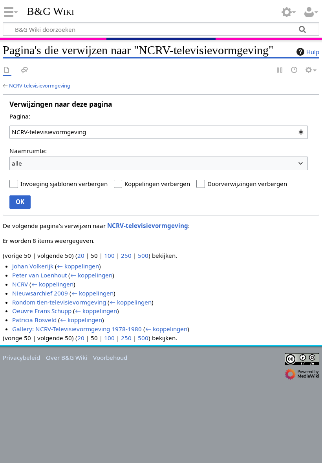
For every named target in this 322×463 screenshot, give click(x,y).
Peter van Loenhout (39, 275)
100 (109, 255)
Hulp (312, 52)
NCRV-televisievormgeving (39, 85)
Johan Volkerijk (32, 266)
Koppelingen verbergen (157, 184)
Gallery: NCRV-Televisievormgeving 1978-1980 (77, 329)
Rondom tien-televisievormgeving (59, 302)
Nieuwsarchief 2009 (40, 293)
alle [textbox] (17, 163)
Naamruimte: (28, 151)
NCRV (20, 284)
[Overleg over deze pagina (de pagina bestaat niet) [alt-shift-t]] (24, 70)
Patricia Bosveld (34, 320)
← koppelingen (78, 266)
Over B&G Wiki (66, 357)
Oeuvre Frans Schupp (41, 311)
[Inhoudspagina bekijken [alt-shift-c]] (7, 70)
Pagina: (19, 116)
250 (126, 255)
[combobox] (158, 132)
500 (143, 255)
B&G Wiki (50, 11)
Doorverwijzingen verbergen (247, 184)
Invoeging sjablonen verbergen (64, 184)
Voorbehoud (110, 357)
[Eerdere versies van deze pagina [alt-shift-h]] (294, 70)
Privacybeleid (21, 357)
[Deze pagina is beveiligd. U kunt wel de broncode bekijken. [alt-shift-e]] (280, 70)
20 (80, 255)
